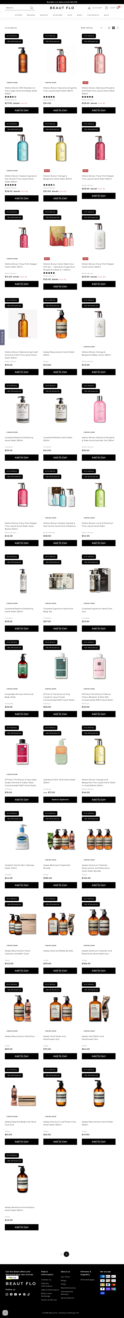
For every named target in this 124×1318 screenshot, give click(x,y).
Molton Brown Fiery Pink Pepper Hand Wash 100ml (21, 265)
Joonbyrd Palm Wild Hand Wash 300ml (59, 781)
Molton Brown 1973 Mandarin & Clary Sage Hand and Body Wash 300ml (21, 91)
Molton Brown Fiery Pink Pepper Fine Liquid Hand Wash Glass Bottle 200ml (21, 526)
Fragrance (93, 15)
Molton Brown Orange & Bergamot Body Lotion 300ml (96, 353)
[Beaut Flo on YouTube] (15, 1294)
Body (80, 15)
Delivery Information (46, 1284)
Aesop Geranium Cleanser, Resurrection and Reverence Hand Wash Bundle (96, 868)
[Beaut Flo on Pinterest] (24, 1294)
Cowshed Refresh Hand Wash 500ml (57, 439)
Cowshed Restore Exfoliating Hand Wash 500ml (19, 439)
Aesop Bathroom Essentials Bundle (56, 866)
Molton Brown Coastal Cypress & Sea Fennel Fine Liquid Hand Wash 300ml (21, 179)
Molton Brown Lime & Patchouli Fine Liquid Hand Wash (97, 524)
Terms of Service (49, 1300)
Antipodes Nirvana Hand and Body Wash (19, 695)
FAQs (63, 1284)
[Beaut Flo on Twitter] (20, 1294)
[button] (11, 97)
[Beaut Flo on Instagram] (7, 1294)
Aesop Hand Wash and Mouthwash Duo (54, 1037)
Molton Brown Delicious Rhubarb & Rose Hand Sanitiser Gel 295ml (98, 439)
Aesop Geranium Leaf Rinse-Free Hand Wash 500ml (59, 1123)
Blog (106, 15)
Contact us (46, 1280)
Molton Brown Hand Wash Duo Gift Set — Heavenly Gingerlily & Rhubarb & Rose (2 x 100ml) (59, 267)
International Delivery (67, 1292)
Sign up (12, 1277)
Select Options (60, 799)
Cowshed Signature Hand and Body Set (58, 610)
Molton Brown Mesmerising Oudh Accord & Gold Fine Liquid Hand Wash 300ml (21, 355)
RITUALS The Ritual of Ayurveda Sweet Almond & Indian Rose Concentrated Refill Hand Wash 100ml (21, 782)
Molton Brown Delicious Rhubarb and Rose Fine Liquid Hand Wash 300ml (98, 91)
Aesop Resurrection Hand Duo (20, 1036)
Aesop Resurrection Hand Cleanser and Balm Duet (17, 952)
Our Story (65, 1277)
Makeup (44, 15)
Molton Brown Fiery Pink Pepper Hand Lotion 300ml (98, 265)
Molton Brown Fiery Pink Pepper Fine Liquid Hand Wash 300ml (98, 177)
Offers (18, 15)
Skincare (58, 15)
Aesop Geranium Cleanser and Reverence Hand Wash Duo (97, 952)
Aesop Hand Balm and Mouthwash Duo (93, 1037)
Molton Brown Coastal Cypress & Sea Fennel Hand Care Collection (59, 524)
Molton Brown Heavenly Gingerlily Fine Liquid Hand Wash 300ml (60, 89)
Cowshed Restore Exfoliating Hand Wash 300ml (19, 610)
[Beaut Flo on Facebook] (11, 1294)
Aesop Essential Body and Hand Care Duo (20, 1123)
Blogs (63, 1280)
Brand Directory (68, 1288)
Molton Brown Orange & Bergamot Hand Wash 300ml (57, 177)
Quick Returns (67, 1298)
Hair (69, 15)
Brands (31, 15)
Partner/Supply (88, 1280)
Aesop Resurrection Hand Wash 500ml (58, 353)
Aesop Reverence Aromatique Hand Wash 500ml (19, 1208)
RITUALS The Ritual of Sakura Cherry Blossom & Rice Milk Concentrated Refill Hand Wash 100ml (97, 697)
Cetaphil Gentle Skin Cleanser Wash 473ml (19, 866)
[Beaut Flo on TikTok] (28, 1294)
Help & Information (50, 1290)
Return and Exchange (46, 1294)
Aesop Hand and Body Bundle (58, 951)
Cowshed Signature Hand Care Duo (97, 610)
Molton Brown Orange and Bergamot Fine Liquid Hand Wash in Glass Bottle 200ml (99, 782)
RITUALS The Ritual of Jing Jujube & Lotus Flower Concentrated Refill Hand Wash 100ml (58, 697)
